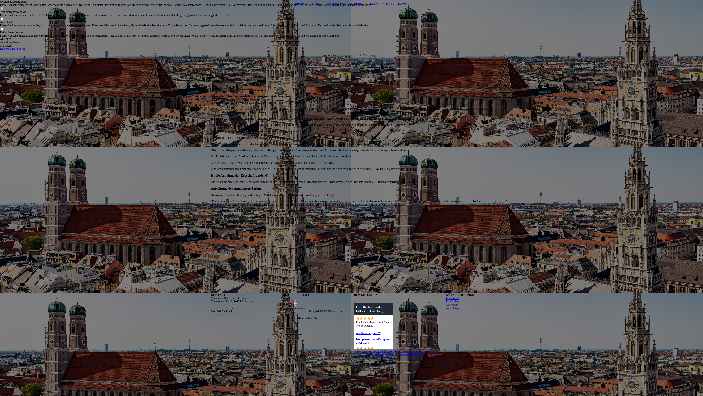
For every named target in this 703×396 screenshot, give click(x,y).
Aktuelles (388, 4)
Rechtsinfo (356, 4)
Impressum (452, 298)
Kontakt (402, 4)
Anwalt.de (452, 304)
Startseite (299, 4)
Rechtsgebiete (335, 4)
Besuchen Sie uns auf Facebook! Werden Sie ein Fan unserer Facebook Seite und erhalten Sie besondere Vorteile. (397, 353)
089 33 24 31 (241, 308)
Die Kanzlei (315, 4)
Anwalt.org (452, 308)
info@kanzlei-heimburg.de (226, 314)
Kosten (374, 4)
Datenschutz (453, 301)
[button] (186, 39)
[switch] (2, 8)
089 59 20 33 (223, 308)
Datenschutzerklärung (12, 48)
